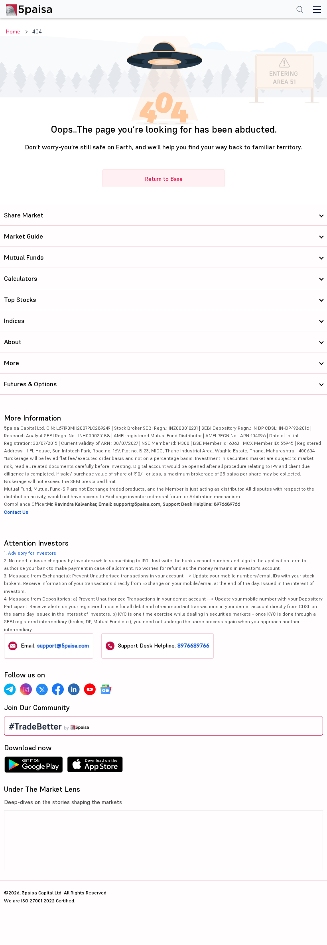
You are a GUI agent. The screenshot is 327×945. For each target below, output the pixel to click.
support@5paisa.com (63, 645)
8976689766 (193, 645)
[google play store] (33, 766)
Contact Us (16, 512)
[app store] (95, 766)
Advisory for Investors (32, 553)
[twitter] (42, 689)
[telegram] (10, 689)
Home (13, 31)
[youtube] (90, 689)
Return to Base (164, 178)
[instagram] (26, 689)
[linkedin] (74, 689)
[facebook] (58, 689)
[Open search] (300, 10)
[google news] (106, 689)
